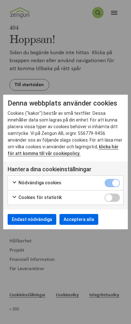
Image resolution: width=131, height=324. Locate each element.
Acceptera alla (79, 219)
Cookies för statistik (39, 197)
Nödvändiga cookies (39, 182)
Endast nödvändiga (32, 219)
